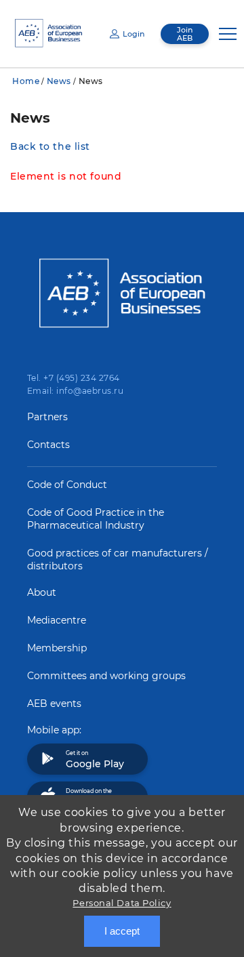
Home (25, 81)
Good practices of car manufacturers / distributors (117, 559)
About (41, 592)
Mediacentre (56, 620)
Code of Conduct (67, 484)
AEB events (54, 703)
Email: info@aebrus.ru (75, 391)
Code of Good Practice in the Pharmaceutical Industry (95, 518)
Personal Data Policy (122, 902)
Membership (57, 648)
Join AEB (184, 34)
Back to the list (50, 146)
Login (133, 34)
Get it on (95, 760)
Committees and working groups (106, 676)
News (59, 81)
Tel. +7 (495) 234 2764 (73, 378)
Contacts (48, 445)
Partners (47, 417)
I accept (122, 931)
